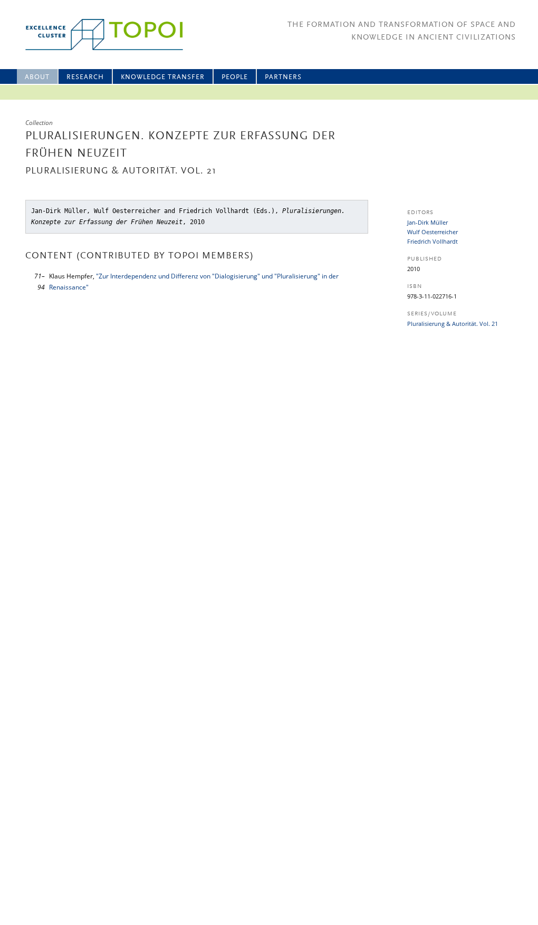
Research (85, 77)
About (37, 77)
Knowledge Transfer (163, 77)
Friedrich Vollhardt (432, 241)
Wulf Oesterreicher (432, 232)
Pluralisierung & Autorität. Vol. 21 (452, 323)
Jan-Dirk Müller (427, 222)
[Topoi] (94, 34)
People (235, 77)
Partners (283, 77)
